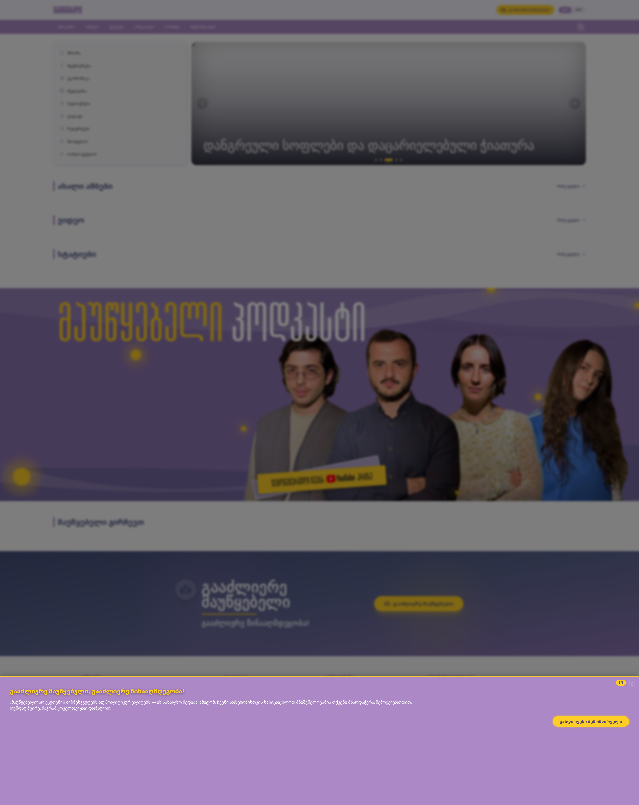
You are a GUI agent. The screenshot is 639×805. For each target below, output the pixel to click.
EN (621, 682)
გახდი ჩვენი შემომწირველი (591, 721)
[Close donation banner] (632, 683)
